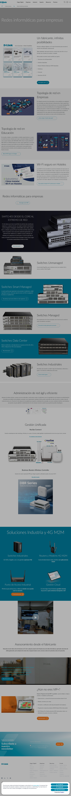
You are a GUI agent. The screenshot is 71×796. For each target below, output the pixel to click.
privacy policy (36, 785)
